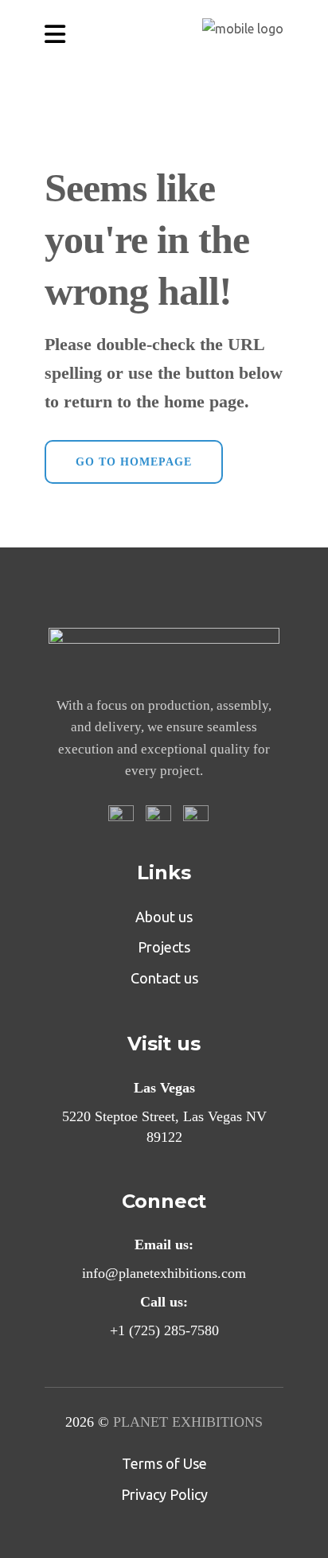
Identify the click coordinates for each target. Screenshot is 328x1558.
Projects (164, 947)
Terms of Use (164, 1463)
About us (164, 917)
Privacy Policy (164, 1494)
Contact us (164, 978)
